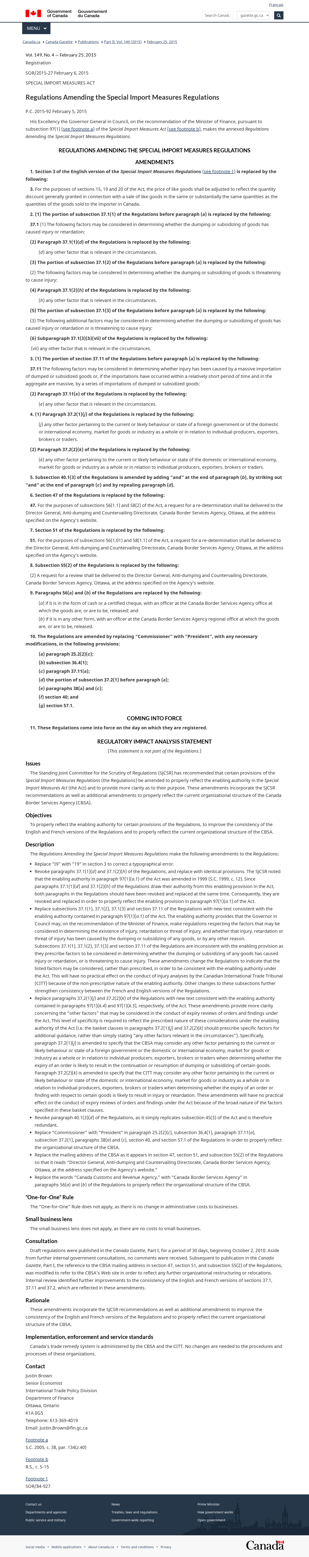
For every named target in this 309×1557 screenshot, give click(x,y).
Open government (211, 1520)
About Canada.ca (101, 1547)
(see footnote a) (78, 129)
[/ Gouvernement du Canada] (66, 14)
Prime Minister (208, 1504)
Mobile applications (66, 1547)
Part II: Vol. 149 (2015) (123, 41)
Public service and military (46, 1520)
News (116, 1504)
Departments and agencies (46, 1512)
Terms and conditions (137, 1547)
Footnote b (37, 1459)
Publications (88, 41)
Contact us (34, 1504)
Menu (34, 28)
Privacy (166, 1547)
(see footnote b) (184, 129)
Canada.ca (31, 41)
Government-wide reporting (133, 1520)
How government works (215, 1512)
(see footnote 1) (218, 171)
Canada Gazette (59, 41)
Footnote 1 (37, 1479)
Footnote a (37, 1440)
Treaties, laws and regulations (134, 1512)
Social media (35, 1547)
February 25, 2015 (162, 41)
